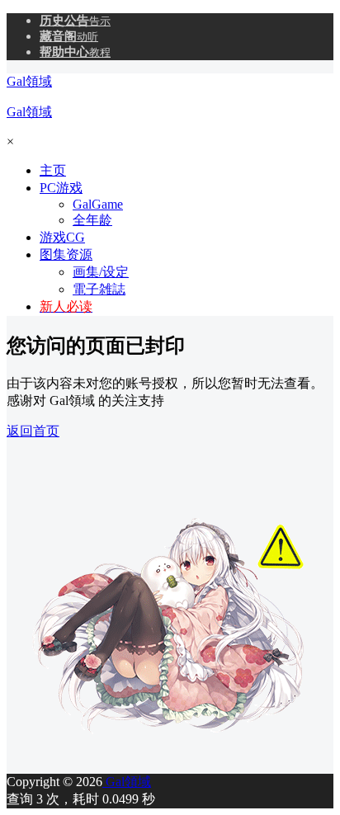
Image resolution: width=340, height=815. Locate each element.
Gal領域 (126, 782)
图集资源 (66, 254)
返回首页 (33, 431)
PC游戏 (61, 188)
